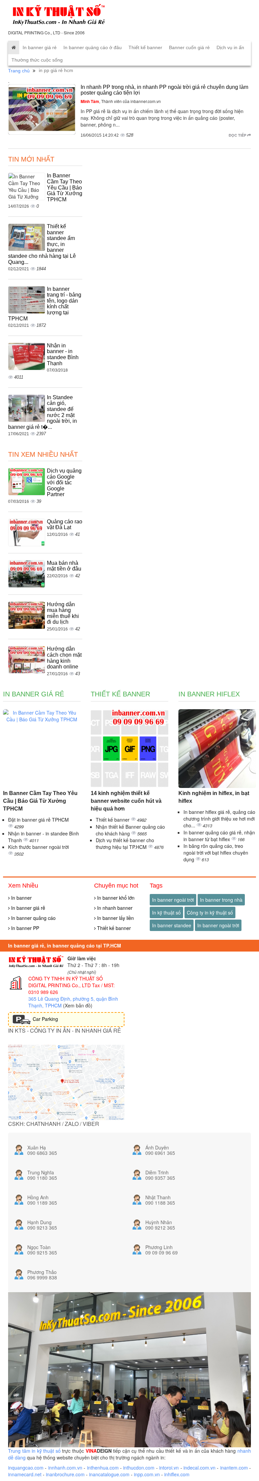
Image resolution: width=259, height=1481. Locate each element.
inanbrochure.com (65, 1474)
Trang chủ (19, 70)
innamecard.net (24, 1474)
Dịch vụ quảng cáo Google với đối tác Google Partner (64, 482)
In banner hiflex (209, 694)
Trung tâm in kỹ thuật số (34, 1450)
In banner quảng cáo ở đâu (92, 47)
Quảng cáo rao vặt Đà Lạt (64, 524)
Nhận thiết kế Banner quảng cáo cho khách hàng (130, 830)
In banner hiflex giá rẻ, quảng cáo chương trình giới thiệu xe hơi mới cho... (219, 818)
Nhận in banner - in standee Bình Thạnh (63, 354)
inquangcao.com (26, 1467)
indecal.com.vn (199, 1467)
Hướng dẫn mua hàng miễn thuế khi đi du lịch (63, 613)
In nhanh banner (114, 907)
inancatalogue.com (109, 1474)
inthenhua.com (103, 1467)
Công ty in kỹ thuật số (210, 912)
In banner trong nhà (221, 899)
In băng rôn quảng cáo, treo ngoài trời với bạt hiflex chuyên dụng (215, 852)
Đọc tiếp (238, 135)
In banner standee (171, 925)
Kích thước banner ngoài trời (38, 846)
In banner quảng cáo (33, 918)
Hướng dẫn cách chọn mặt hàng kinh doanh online (64, 657)
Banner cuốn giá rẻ (189, 47)
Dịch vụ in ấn (230, 47)
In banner (21, 897)
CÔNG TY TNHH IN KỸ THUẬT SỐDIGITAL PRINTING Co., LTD (65, 982)
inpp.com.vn (147, 1474)
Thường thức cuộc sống (37, 60)
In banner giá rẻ (40, 47)
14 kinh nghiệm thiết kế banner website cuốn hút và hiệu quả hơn (126, 801)
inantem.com (234, 1467)
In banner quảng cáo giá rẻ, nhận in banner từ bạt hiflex (219, 835)
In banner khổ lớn (115, 897)
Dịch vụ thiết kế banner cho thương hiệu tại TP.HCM (125, 843)
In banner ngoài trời (173, 899)
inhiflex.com (177, 1474)
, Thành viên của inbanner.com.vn (121, 101)
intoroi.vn (169, 1467)
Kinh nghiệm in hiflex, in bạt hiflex (213, 797)
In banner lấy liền (115, 918)
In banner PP (24, 928)
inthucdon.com (138, 1467)
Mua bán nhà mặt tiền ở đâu (64, 566)
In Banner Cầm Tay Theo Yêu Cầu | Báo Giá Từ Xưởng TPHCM (64, 187)
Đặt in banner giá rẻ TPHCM (38, 819)
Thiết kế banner (145, 47)
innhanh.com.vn (65, 1467)
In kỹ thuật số (166, 912)
